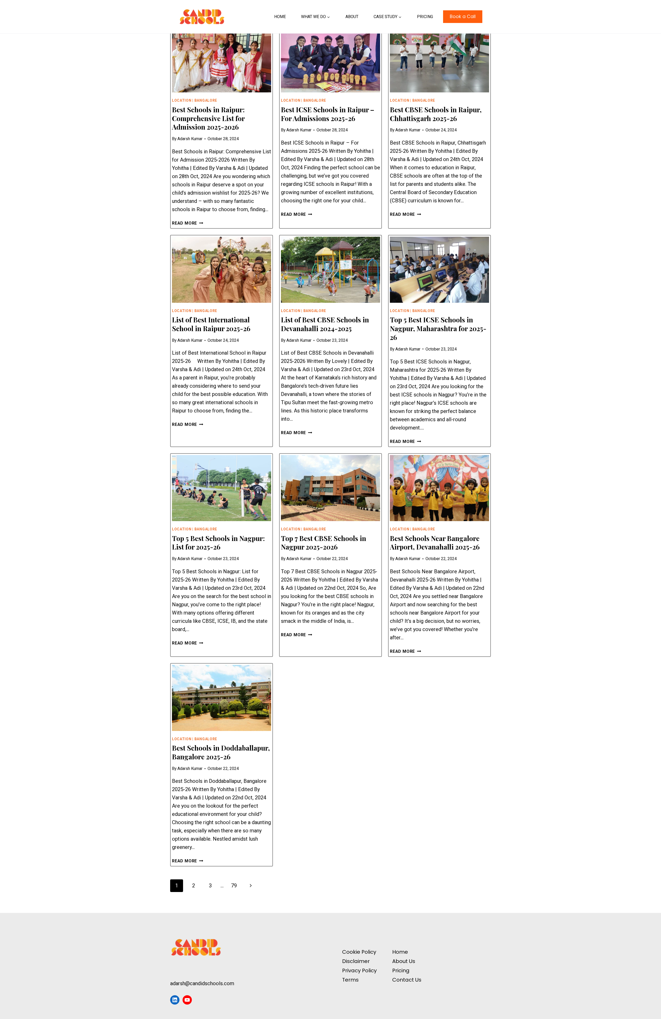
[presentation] (221, 59)
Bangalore (205, 100)
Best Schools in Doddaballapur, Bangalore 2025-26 (221, 752)
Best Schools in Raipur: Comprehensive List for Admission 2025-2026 (208, 118)
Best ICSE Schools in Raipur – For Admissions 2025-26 (327, 114)
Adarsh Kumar (189, 138)
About (351, 16)
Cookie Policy (359, 952)
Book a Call (463, 16)
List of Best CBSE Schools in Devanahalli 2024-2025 (325, 324)
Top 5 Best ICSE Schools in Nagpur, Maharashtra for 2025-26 (438, 328)
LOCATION (182, 100)
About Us (403, 961)
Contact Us (406, 979)
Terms (350, 979)
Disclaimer (356, 961)
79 (234, 885)
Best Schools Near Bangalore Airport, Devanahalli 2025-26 (435, 543)
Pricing (425, 16)
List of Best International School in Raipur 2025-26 (211, 324)
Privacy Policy (359, 970)
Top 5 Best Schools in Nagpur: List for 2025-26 (218, 543)
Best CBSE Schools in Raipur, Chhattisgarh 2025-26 (436, 114)
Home (280, 16)
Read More (187, 223)
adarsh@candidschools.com (202, 983)
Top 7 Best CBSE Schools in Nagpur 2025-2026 (323, 543)
